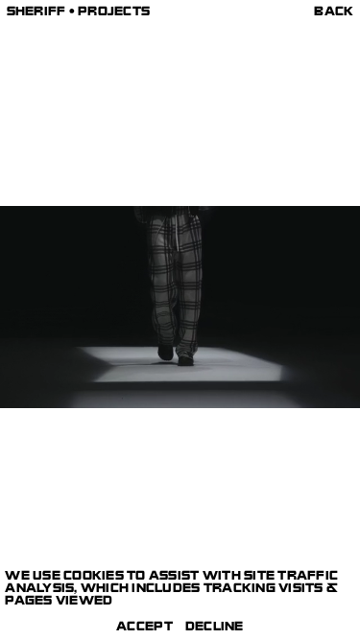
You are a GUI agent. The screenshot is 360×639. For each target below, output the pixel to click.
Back (333, 13)
